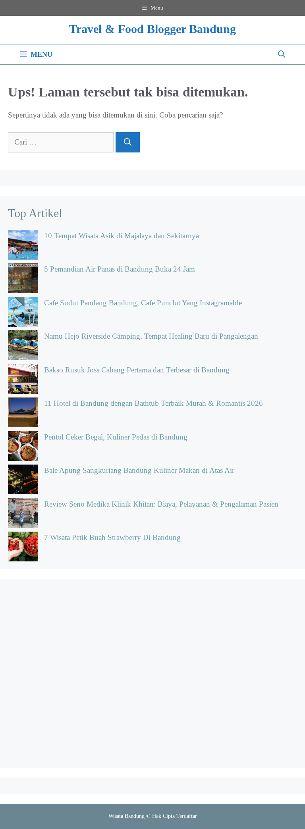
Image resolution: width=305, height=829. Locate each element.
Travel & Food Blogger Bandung (152, 28)
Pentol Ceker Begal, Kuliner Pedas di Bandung (115, 437)
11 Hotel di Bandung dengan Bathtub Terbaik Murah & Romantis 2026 (153, 403)
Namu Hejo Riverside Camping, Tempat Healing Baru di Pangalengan (151, 336)
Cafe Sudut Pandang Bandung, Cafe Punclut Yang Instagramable (143, 303)
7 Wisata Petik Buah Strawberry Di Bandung (112, 537)
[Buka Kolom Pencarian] (281, 54)
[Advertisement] (152, 673)
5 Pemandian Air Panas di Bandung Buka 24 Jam (119, 269)
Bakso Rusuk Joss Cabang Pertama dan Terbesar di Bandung (137, 370)
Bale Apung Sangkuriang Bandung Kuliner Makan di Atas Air (139, 470)
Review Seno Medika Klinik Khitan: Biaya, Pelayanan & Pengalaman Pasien (161, 504)
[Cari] (128, 142)
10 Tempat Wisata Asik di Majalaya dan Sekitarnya (121, 235)
